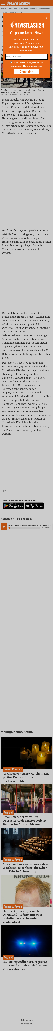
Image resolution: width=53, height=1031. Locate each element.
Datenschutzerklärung (20, 66)
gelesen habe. (36, 66)
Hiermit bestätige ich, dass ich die (28, 62)
